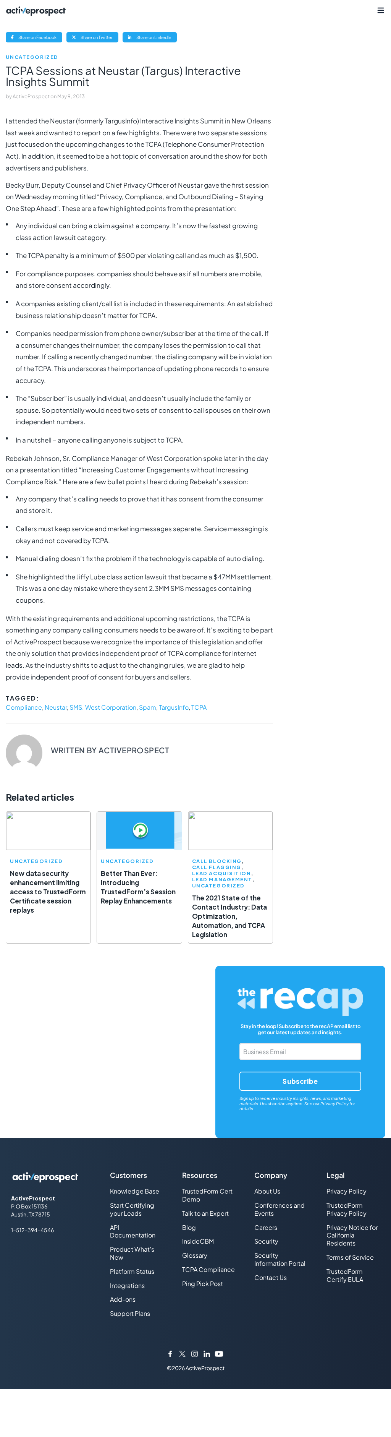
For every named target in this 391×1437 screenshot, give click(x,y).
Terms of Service (350, 1257)
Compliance (24, 707)
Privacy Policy (334, 1103)
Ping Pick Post (202, 1284)
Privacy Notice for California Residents (352, 1235)
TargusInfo (174, 707)
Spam (147, 707)
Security (266, 1241)
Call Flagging (216, 867)
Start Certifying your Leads (132, 1209)
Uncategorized (32, 57)
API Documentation (132, 1231)
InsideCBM (198, 1241)
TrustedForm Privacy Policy (346, 1209)
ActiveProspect (31, 96)
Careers (265, 1227)
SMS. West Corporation (102, 707)
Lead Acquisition (221, 873)
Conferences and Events (279, 1209)
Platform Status (132, 1271)
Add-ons (123, 1299)
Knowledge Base (134, 1191)
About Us (267, 1191)
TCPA (199, 707)
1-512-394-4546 (32, 1229)
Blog (189, 1227)
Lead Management (222, 879)
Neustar (56, 707)
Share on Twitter (99, 38)
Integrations (127, 1285)
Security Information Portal (279, 1259)
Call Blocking (217, 861)
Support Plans (130, 1313)
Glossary (194, 1255)
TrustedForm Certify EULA (344, 1275)
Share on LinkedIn (156, 38)
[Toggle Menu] (380, 10)
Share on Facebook (40, 38)
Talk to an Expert (205, 1213)
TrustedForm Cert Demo (207, 1195)
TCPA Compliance (208, 1269)
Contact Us (270, 1277)
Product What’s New (132, 1253)
